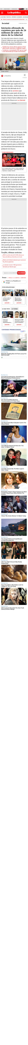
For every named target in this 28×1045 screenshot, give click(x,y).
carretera (15, 91)
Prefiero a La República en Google (13, 281)
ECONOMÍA (19, 17)
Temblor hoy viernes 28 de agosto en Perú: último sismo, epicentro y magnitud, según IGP (14, 47)
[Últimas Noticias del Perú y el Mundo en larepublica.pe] (14, 13)
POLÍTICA (8, 17)
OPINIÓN (14, 17)
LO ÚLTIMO (3, 17)
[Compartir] (24, 75)
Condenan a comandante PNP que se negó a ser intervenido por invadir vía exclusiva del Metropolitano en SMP (14, 50)
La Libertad (21, 100)
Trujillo (11, 277)
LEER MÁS (7, 302)
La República (7, 75)
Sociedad (5, 23)
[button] (2, 12)
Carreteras (23, 277)
